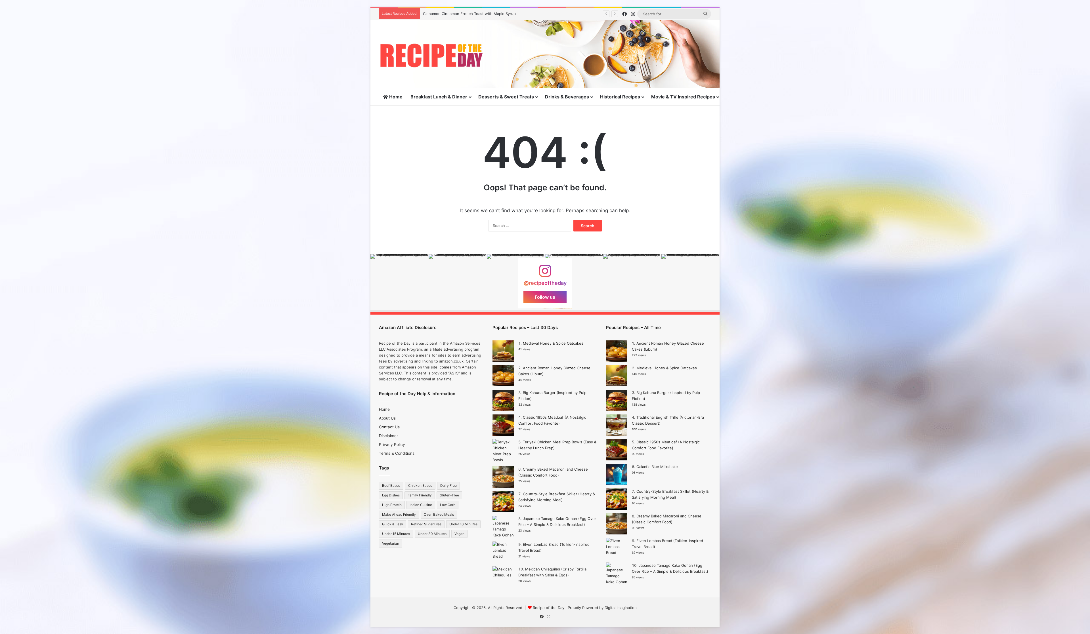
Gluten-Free (449, 495)
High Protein (392, 505)
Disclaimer (388, 435)
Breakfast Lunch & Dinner (438, 97)
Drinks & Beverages (567, 97)
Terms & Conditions (396, 453)
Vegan (459, 534)
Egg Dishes (391, 495)
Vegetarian (390, 543)
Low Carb (447, 505)
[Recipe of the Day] (431, 55)
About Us (387, 418)
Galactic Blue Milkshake (657, 466)
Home (395, 97)
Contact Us (389, 427)
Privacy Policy (392, 444)
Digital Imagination (621, 607)
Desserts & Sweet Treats (506, 97)
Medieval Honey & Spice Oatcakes (553, 343)
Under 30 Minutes (432, 534)
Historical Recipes (620, 97)
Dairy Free (448, 485)
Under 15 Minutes (396, 534)
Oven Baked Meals (439, 514)
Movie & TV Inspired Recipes (683, 97)
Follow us (545, 297)
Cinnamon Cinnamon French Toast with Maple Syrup (469, 13)
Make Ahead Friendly (399, 514)
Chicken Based (420, 485)
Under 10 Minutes (463, 524)
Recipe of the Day (548, 607)
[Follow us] (545, 274)
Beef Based (391, 485)
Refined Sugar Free (426, 524)
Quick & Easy (392, 524)
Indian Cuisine (421, 505)
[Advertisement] (601, 38)
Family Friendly (420, 495)
